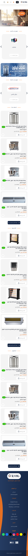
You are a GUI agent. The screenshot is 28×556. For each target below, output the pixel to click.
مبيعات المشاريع (14, 519)
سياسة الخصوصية (14, 502)
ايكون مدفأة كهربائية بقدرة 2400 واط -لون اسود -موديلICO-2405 (17, 302)
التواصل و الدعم (14, 526)
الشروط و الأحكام (14, 494)
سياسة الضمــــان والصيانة (14, 506)
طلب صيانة (14, 514)
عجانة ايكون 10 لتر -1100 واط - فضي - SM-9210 (16, 154)
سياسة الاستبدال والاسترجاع (14, 504)
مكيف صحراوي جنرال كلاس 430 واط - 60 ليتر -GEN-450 (16, 275)
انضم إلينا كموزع (14, 516)
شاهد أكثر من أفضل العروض (12, 345)
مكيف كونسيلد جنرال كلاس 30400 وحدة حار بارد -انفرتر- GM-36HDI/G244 (14, 330)
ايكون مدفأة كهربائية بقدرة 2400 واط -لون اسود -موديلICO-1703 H (17, 247)
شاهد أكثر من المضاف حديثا (12, 222)
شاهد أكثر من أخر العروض (13, 466)
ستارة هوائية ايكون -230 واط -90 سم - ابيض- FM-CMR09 (16, 207)
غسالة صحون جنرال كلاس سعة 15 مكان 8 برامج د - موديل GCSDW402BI (16, 126)
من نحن (14, 492)
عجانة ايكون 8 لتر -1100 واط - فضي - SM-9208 (16, 180)
